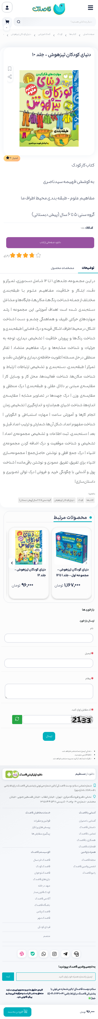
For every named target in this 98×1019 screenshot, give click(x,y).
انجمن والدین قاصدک (84, 866)
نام (91, 628)
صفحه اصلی (88, 34)
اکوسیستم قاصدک (40, 852)
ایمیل (88, 653)
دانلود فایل (50, 242)
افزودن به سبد (16, 1012)
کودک (59, 34)
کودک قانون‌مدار (42, 892)
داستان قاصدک (87, 827)
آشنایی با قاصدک (87, 813)
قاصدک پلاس (43, 911)
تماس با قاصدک (87, 834)
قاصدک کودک (43, 866)
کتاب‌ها (72, 34)
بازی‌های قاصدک (41, 879)
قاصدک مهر (44, 918)
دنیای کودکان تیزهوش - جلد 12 (30, 572)
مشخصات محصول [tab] (62, 268)
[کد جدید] (17, 719)
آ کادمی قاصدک (42, 899)
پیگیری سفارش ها (41, 834)
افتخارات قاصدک (87, 846)
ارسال (49, 736)
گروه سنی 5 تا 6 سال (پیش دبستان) (35, 500)
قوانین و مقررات (42, 821)
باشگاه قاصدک (42, 905)
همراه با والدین (88, 852)
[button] (86, 563)
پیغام (88, 678)
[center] (19, 22)
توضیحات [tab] (88, 268)
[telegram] (65, 954)
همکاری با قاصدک (86, 840)
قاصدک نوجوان (42, 873)
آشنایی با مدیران (87, 821)
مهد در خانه (44, 886)
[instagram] (54, 954)
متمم (46, 936)
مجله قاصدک (89, 860)
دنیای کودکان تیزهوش (21, 34)
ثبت (8, 976)
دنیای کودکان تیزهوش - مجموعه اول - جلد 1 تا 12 (72, 572)
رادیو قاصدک (89, 873)
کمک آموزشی (44, 34)
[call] (76, 954)
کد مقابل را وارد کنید (81, 710)
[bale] (33, 954)
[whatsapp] (43, 954)
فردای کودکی (44, 927)
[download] (26, 774)
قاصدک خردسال (41, 860)
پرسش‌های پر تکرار (41, 827)
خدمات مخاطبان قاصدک (37, 813)
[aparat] (22, 954)
